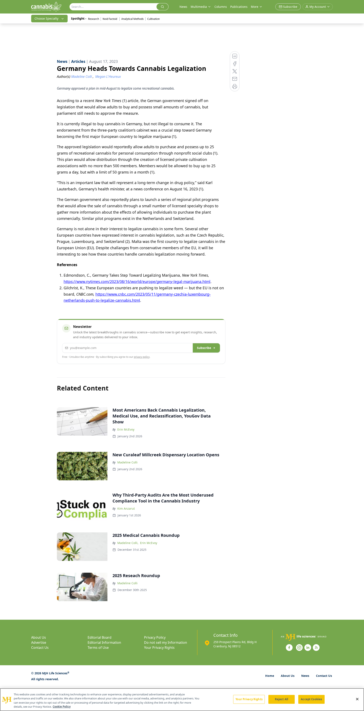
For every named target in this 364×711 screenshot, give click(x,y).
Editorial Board (99, 637)
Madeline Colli (127, 462)
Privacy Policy (155, 637)
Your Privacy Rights (159, 647)
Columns (220, 7)
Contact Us (40, 647)
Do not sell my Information (165, 642)
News (183, 7)
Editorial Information (104, 642)
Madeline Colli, (127, 543)
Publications (239, 7)
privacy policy (142, 357)
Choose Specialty (46, 18)
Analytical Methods (132, 19)
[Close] (357, 699)
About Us (38, 637)
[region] (182, 699)
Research (93, 19)
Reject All (281, 699)
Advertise (38, 642)
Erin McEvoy (125, 429)
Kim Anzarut (126, 508)
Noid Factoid (110, 19)
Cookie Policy (62, 706)
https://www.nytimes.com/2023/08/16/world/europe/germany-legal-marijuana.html (137, 281)
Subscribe (204, 348)
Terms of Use (98, 647)
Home (269, 676)
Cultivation (153, 19)
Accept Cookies (311, 699)
